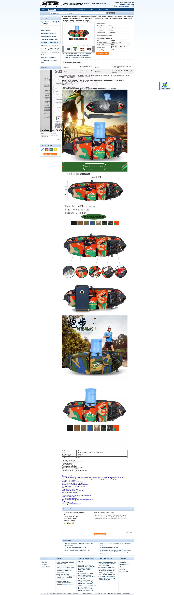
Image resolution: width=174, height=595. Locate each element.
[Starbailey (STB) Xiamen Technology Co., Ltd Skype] (65, 523)
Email (132, 4)
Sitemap (122, 569)
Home (44, 9)
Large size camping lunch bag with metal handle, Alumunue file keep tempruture (107, 563)
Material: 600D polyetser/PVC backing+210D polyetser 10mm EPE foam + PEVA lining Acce (107, 569)
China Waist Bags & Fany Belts (57, 593)
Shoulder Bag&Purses (47, 36)
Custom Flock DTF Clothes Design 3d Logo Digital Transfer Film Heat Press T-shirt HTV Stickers (86, 576)
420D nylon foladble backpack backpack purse (65, 562)
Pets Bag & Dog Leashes (48, 46)
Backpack (44, 27)
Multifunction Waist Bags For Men (109, 547)
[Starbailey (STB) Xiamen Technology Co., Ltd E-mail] (70, 523)
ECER (131, 593)
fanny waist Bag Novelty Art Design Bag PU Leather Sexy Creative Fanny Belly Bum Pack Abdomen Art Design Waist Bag (115, 552)
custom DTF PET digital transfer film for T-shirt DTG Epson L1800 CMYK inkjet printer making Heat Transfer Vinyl (87, 588)
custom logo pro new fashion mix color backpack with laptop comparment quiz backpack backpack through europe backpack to (65, 569)
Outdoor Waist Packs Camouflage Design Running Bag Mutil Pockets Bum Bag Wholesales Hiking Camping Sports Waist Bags (78, 55)
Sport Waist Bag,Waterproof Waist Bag (75, 547)
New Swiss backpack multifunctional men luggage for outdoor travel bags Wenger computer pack (66, 577)
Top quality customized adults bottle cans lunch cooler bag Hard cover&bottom (107, 578)
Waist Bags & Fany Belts (56, 16)
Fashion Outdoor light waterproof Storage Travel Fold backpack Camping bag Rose (65, 583)
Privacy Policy (44, 593)
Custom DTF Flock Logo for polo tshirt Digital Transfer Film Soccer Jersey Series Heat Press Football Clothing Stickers (86, 568)
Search (112, 13)
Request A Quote (125, 4)
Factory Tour (70, 9)
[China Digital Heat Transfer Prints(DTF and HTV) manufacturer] (51, 4)
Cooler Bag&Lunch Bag (47, 39)
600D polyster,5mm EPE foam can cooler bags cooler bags (107, 573)
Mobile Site (125, 571)
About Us (60, 9)
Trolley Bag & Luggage (47, 57)
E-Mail (122, 567)
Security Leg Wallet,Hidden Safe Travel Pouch (77, 550)
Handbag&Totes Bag (47, 33)
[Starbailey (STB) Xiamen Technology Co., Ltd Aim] (73, 523)
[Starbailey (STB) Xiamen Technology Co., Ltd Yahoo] (67, 523)
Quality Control (81, 9)
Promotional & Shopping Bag (49, 60)
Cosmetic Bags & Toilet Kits (49, 49)
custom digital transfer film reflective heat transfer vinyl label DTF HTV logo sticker (85, 582)
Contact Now (103, 53)
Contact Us (92, 9)
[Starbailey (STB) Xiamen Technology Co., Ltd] (133, 6)
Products (51, 9)
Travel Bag (44, 30)
